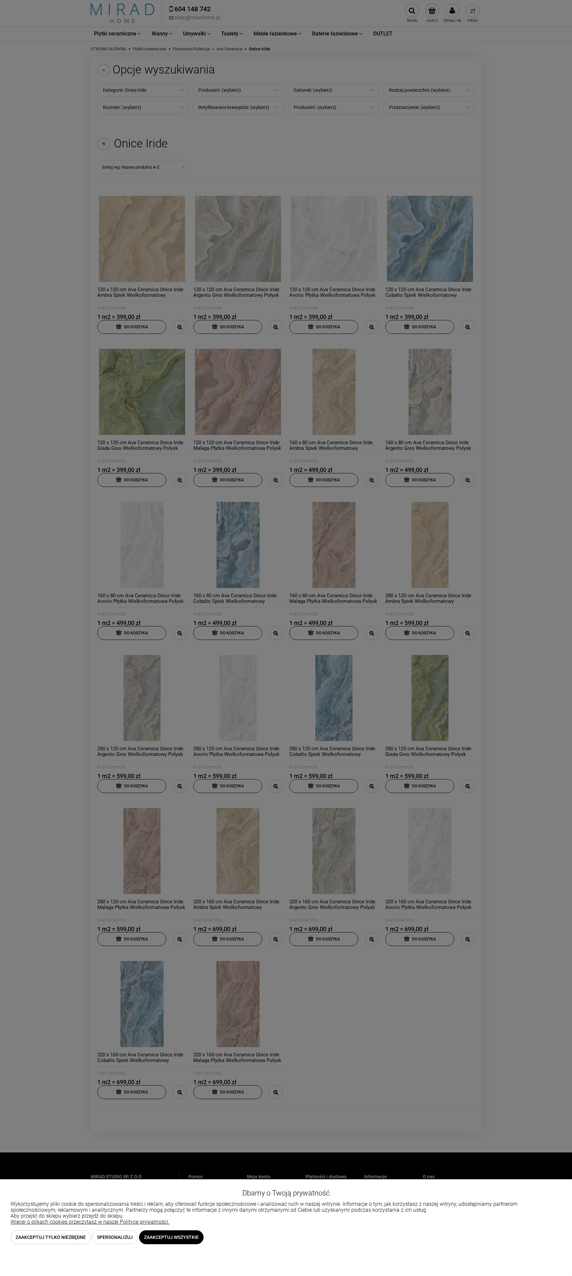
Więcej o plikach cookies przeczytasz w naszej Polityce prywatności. (90, 1222)
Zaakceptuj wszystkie (171, 1237)
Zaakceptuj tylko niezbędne (51, 1237)
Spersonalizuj (115, 1237)
